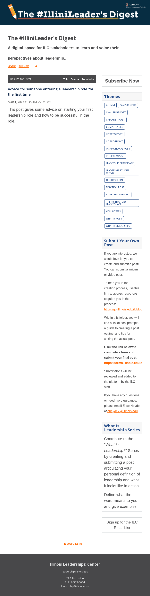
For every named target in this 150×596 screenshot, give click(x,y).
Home (12, 66)
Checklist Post (115, 119)
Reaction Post (115, 187)
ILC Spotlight (114, 141)
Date (74, 79)
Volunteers (113, 211)
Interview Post (115, 156)
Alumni (110, 105)
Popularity (87, 79)
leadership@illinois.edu (75, 586)
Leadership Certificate (120, 163)
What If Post (114, 218)
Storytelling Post (118, 194)
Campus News (128, 105)
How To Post (114, 134)
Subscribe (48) (74, 543)
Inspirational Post (118, 148)
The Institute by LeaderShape (116, 203)
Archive (24, 66)
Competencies (114, 127)
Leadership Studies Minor (117, 171)
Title (66, 79)
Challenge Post (116, 112)
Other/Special (114, 180)
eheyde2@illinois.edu (122, 411)
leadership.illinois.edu (75, 571)
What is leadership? (118, 226)
